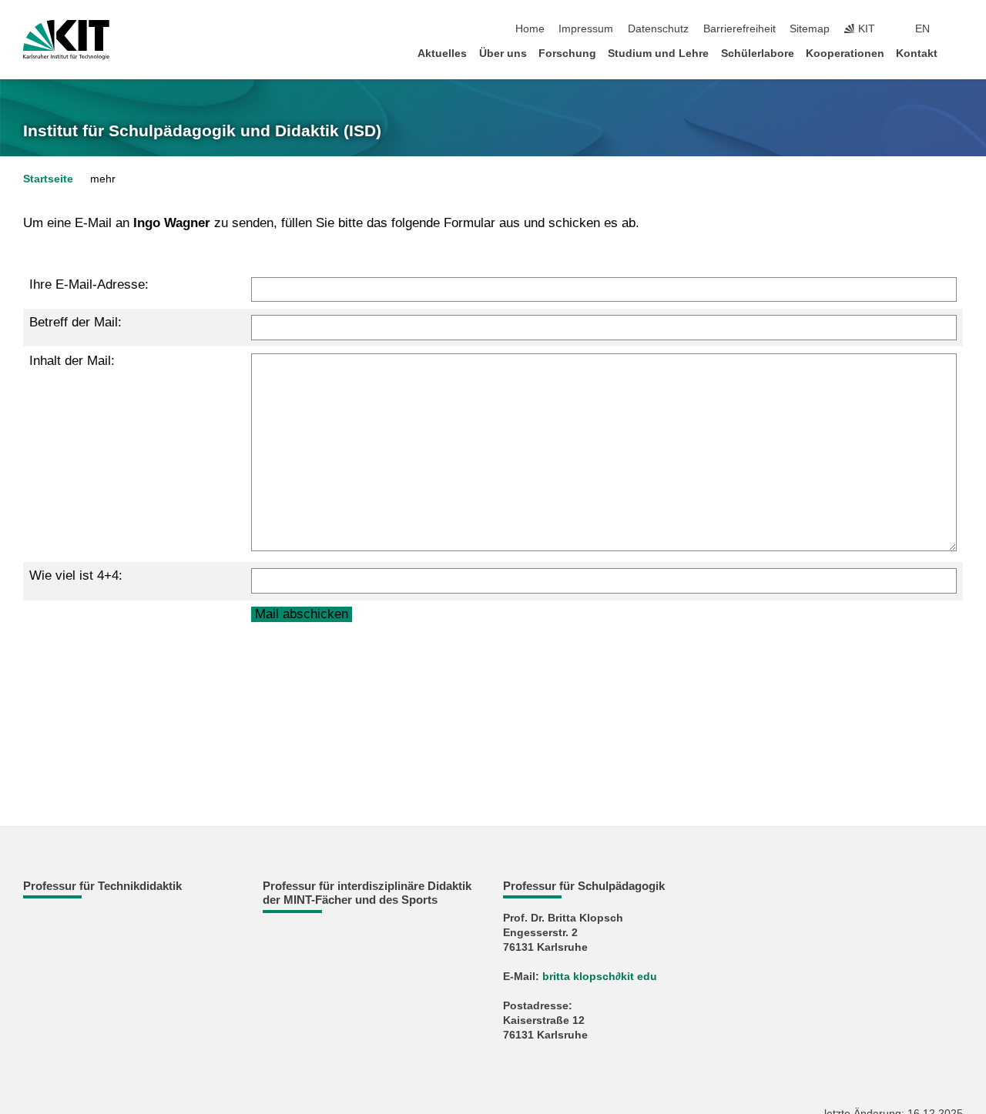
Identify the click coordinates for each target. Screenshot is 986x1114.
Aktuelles (442, 53)
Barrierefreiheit (739, 29)
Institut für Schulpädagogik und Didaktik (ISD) (202, 131)
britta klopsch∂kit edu (599, 976)
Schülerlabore (757, 53)
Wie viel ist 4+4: (75, 575)
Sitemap (810, 29)
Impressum (585, 29)
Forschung (567, 53)
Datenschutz (658, 29)
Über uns (503, 53)
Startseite (48, 179)
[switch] (958, 29)
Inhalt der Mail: (72, 360)
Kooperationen (845, 53)
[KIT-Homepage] (66, 40)
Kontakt (916, 53)
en (922, 29)
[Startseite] (958, 52)
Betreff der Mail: (75, 322)
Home (530, 29)
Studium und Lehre (658, 53)
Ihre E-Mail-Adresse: (89, 284)
